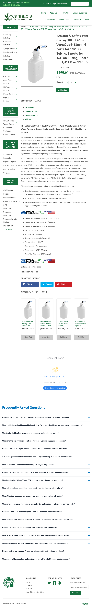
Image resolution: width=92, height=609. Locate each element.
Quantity (60, 82)
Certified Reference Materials (10, 144)
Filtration (10, 27)
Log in (54, 4)
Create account (62, 4)
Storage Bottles (6, 99)
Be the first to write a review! (55, 388)
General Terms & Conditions (35, 592)
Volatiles (6, 173)
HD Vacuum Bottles (7, 89)
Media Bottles (8, 94)
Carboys (6, 76)
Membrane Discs (10, 52)
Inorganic (7, 158)
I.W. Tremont (8, 226)
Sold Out (28, 337)
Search (28, 582)
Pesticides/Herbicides (12, 165)
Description (26, 101)
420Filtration (8, 190)
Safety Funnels (9, 135)
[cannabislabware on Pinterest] (59, 583)
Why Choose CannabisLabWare (74, 13)
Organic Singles (9, 162)
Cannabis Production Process (57, 19)
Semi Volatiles (9, 169)
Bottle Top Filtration (7, 36)
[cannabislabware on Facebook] (54, 583)
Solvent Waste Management (10, 111)
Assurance (7, 154)
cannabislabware (9, 198)
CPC (5, 205)
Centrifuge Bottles (7, 82)
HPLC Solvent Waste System (9, 122)
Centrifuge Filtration (7, 43)
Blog (87, 19)
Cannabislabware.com (11, 201)
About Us (53, 13)
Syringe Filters (9, 48)
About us (29, 586)
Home (43, 13)
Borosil (6, 194)
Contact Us (77, 19)
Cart (47, 4)
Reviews (37, 101)
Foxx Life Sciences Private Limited (10, 219)
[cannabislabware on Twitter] (49, 583)
